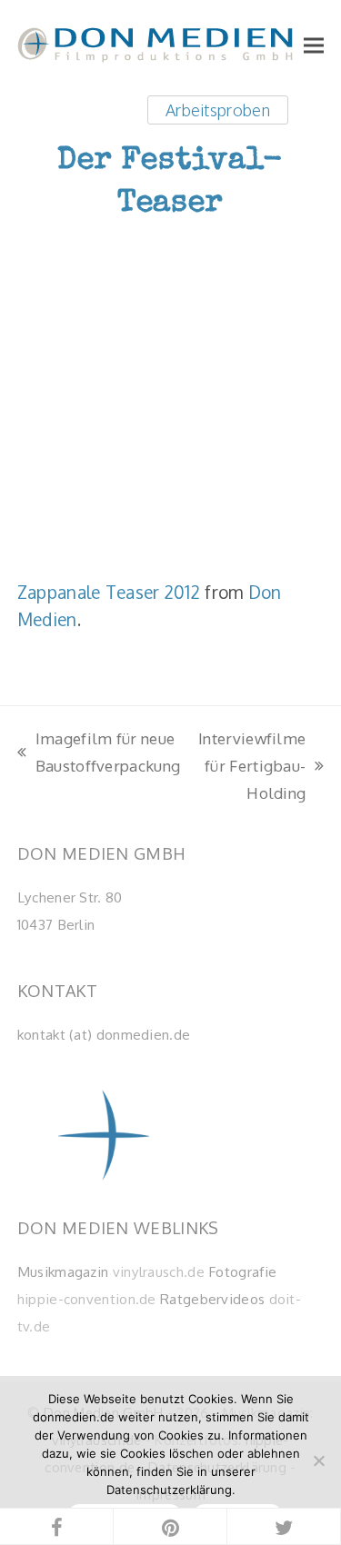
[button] (314, 45)
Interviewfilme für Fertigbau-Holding (252, 767)
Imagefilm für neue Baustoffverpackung (98, 753)
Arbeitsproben (217, 109)
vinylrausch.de (159, 1271)
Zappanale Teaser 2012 (108, 592)
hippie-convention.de (86, 1299)
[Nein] (318, 1460)
